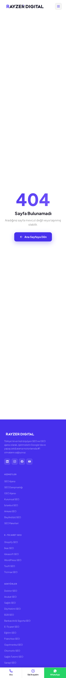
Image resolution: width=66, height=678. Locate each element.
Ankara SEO (10, 511)
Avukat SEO (10, 596)
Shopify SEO (11, 542)
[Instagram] (15, 462)
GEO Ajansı (10, 493)
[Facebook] (22, 462)
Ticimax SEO (10, 572)
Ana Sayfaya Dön (35, 236)
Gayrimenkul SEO (13, 644)
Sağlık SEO (10, 602)
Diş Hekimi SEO (12, 608)
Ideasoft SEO (11, 554)
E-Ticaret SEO (11, 626)
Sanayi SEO (10, 662)
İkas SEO (9, 548)
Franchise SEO (12, 638)
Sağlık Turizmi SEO (13, 656)
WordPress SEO (12, 560)
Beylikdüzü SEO (12, 517)
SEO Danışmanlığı (13, 487)
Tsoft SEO (9, 566)
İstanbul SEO (11, 505)
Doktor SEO (10, 590)
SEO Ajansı (9, 481)
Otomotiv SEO (12, 650)
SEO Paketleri (11, 523)
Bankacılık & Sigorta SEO (17, 620)
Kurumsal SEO (11, 499)
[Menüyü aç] (58, 6)
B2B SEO (9, 614)
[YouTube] (29, 462)
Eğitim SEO (10, 632)
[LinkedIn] (7, 462)
